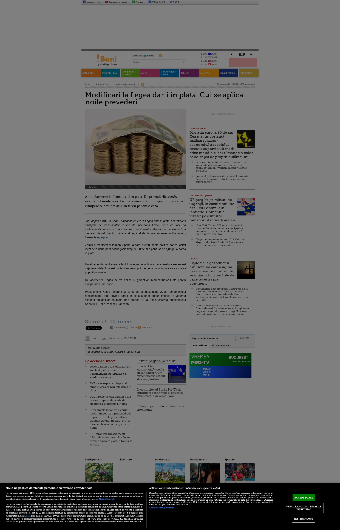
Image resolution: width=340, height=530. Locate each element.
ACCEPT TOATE (303, 497)
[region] (170, 506)
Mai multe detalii (107, 499)
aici (28, 516)
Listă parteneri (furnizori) (161, 508)
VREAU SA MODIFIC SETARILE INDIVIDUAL (303, 508)
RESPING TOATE (303, 518)
